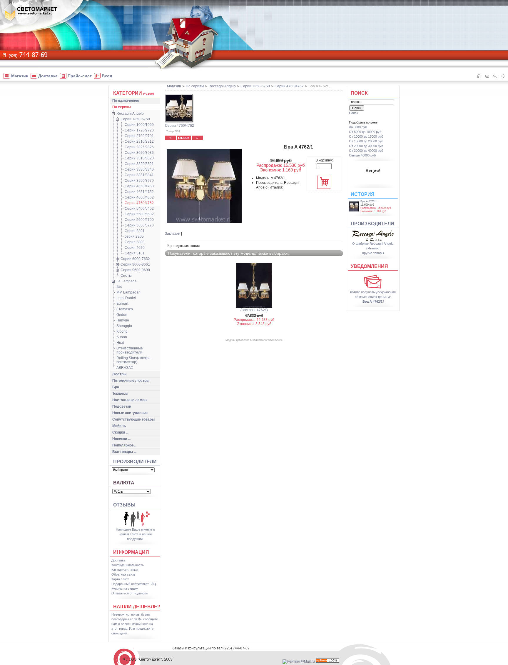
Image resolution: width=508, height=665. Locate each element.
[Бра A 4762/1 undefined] (204, 186)
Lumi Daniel (126, 298)
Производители (135, 461)
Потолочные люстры (130, 381)
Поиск (359, 93)
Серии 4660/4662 (139, 197)
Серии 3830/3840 (139, 169)
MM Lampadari (128, 292)
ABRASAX (124, 368)
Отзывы (124, 504)
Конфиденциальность (127, 565)
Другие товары (373, 253)
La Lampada (126, 281)
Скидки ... (120, 432)
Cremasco (124, 309)
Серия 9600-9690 (135, 270)
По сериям (121, 107)
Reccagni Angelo (130, 113)
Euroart (122, 303)
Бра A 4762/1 (368, 201)
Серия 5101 (135, 253)
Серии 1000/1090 (139, 125)
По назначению (125, 101)
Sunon (121, 337)
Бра (115, 387)
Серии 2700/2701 (139, 136)
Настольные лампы (129, 400)
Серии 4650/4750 (139, 186)
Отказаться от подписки (129, 593)
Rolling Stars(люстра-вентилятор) (134, 360)
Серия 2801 (135, 231)
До (358, 127)
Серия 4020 (135, 248)
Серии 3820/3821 (139, 164)
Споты (126, 276)
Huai (120, 343)
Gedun (121, 315)
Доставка (118, 560)
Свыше (362, 155)
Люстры (119, 374)
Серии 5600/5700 (139, 220)
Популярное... (124, 445)
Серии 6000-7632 (135, 259)
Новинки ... (121, 439)
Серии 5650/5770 (139, 225)
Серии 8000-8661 (135, 264)
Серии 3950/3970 (139, 181)
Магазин (174, 86)
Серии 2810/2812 (139, 141)
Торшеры (120, 393)
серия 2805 (134, 236)
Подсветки (121, 406)
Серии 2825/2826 (139, 147)
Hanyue (122, 320)
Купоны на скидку (124, 588)
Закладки (172, 233)
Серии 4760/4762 (139, 203)
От (365, 132)
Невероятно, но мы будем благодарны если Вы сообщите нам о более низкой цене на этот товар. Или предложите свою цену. (134, 624)
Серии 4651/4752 (139, 192)
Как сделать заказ (124, 569)
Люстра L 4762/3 (254, 310)
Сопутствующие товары (133, 419)
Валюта (123, 482)
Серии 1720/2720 (139, 130)
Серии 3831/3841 (139, 175)
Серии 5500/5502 (139, 214)
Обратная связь (123, 574)
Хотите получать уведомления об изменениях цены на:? (373, 296)
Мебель (119, 426)
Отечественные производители (129, 350)
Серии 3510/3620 (139, 158)
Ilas (119, 287)
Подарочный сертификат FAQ (133, 584)
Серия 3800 (135, 242)
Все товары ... (124, 452)
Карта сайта (120, 579)
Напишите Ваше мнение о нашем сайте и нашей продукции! (135, 534)
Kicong (122, 331)
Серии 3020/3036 (139, 153)
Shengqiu (124, 326)
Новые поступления (130, 413)
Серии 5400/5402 (139, 208)
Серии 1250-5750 (135, 119)
